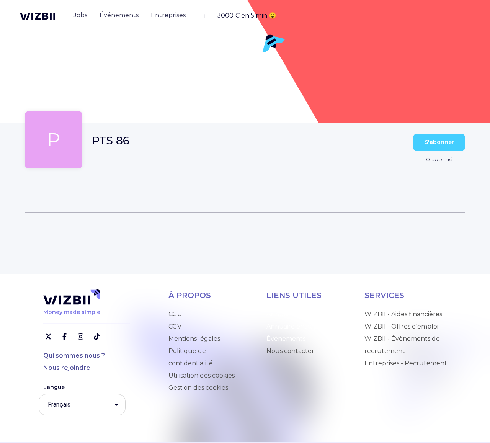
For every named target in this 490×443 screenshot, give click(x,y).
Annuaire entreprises (298, 326)
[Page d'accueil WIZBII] (37, 16)
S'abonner (439, 142)
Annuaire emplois (293, 314)
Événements (285, 338)
